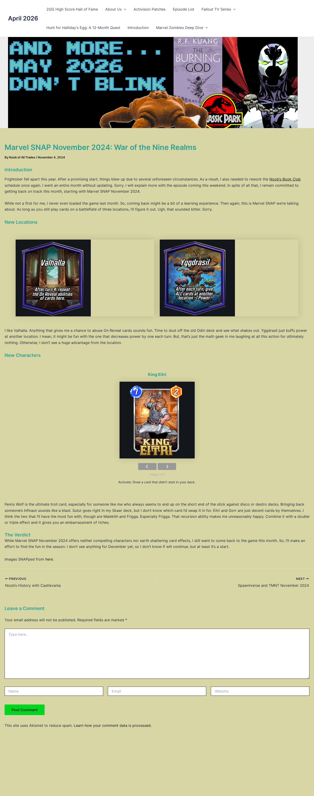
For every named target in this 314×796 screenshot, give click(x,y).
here (49, 559)
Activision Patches (150, 9)
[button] (124, 9)
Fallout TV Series (216, 9)
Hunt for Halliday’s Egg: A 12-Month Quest (83, 27)
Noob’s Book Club (285, 179)
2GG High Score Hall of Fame (72, 9)
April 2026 (23, 18)
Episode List (183, 9)
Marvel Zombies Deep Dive (179, 27)
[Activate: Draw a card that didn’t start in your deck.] (157, 420)
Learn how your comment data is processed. (112, 725)
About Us (113, 9)
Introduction (138, 27)
